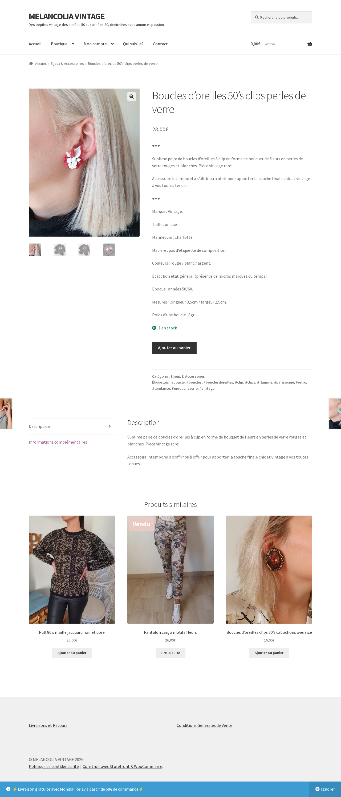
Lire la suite (170, 652)
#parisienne (284, 382)
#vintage (207, 388)
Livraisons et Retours (48, 725)
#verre (192, 388)
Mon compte (95, 43)
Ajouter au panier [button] (72, 652)
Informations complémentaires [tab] (58, 442)
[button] (131, 96)
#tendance (161, 388)
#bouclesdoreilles (218, 382)
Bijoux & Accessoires (67, 63)
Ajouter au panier (174, 347)
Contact (160, 43)
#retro (301, 382)
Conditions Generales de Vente (204, 725)
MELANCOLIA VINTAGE (67, 16)
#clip (239, 382)
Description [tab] (39, 426)
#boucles (194, 382)
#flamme (264, 382)
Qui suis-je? (133, 43)
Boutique (59, 43)
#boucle (178, 382)
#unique (178, 388)
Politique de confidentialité (54, 766)
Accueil (35, 43)
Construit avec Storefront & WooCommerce (122, 766)
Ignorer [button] (328, 789)
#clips (250, 382)
